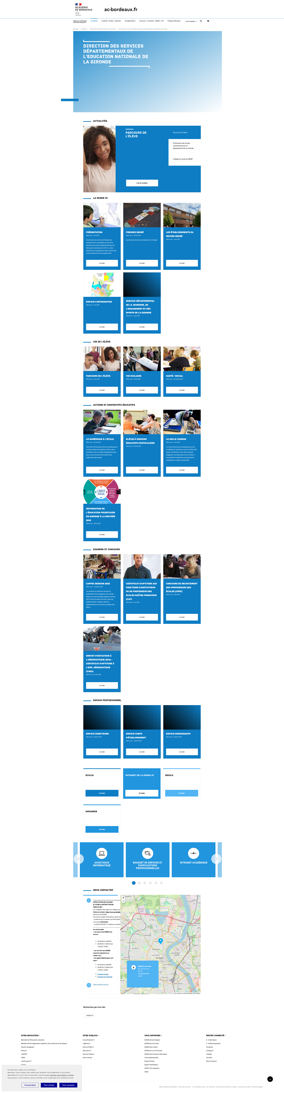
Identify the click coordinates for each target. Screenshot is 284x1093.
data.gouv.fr (87, 1050)
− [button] (123, 901)
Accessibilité (208, 21)
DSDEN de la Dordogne (152, 1040)
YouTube (209, 1057)
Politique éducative (174, 21)
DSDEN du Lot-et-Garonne (153, 1050)
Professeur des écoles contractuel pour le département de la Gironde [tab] (183, 145)
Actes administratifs (151, 1057)
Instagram (209, 1050)
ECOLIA (90, 775)
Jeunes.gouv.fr (26, 1061)
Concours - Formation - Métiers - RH (151, 21)
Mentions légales (257, 1087)
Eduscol (24, 1050)
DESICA (169, 775)
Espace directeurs (97, 733)
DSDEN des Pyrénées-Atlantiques (155, 1054)
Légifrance (86, 1043)
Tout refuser (49, 1085)
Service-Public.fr (88, 1047)
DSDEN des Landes (151, 1047)
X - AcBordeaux (211, 1040)
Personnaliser (30, 1085)
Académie (94, 21)
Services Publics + (89, 1054)
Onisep (23, 1065)
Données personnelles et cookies (62, 1075)
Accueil (75, 29)
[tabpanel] (126, 159)
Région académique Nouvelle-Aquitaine (80, 21)
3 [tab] (144, 883)
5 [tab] (156, 883)
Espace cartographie (99, 301)
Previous (79, 859)
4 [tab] (150, 883)
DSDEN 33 (89, 1015)
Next (216, 859)
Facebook (209, 1047)
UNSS (146, 1072)
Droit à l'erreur (87, 1057)
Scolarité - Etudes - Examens (111, 21)
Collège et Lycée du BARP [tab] (183, 159)
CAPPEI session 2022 (98, 583)
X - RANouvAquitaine (213, 1043)
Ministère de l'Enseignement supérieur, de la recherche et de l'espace (44, 1043)
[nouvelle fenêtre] (193, 859)
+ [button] (123, 897)
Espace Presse (149, 1061)
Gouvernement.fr (89, 1040)
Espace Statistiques (151, 1065)
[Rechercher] (201, 21)
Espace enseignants (178, 733)
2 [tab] (139, 883)
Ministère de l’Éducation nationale (32, 1040)
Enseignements (130, 21)
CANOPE (24, 1054)
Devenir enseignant (27, 1047)
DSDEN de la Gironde (151, 1043)
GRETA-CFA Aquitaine (151, 1068)
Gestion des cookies (244, 1087)
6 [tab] (161, 883)
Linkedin (209, 1054)
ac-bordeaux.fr (120, 9)
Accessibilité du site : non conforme (204, 1087)
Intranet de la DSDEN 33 (139, 775)
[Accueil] (84, 9)
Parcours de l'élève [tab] (180, 132)
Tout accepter (68, 1085)
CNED (23, 1057)
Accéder (102, 263)
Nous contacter (211, 1061)
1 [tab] (134, 883)
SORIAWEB (91, 811)
